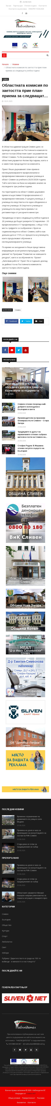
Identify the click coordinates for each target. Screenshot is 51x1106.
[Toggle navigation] (4, 55)
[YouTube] (31, 1050)
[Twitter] (25, 1050)
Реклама (40, 1098)
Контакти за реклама (18, 9)
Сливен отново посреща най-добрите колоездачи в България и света (32, 406)
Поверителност (28, 1098)
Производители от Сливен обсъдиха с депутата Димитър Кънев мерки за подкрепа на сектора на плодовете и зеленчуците (24, 390)
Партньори (18, 5)
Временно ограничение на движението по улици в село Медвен (29, 819)
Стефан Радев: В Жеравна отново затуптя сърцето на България (31, 448)
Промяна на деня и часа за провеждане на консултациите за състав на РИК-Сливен (31, 833)
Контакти (43, 5)
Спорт (5, 404)
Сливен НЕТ (31, 1093)
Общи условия (14, 1098)
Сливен (5, 79)
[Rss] (36, 1050)
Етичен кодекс (31, 5)
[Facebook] (22, 13)
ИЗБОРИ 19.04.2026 (36, 9)
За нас (8, 5)
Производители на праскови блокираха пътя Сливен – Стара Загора (33, 420)
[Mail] (26, 13)
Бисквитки (21, 1102)
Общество (6, 445)
